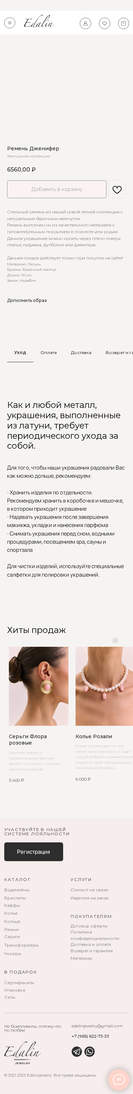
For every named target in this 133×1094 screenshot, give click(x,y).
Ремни (11, 929)
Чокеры (12, 953)
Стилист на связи (89, 889)
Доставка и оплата (91, 944)
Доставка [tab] (81, 352)
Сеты (9, 997)
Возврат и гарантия (92, 950)
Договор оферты (89, 926)
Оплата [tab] (48, 352)
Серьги (12, 936)
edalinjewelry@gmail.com (97, 1025)
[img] (77, 1052)
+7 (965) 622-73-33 (90, 1036)
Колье (11, 913)
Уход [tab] (20, 352)
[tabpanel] (66, 489)
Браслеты (15, 898)
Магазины (81, 958)
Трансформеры (21, 945)
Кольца (12, 921)
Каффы (12, 905)
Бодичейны (16, 889)
